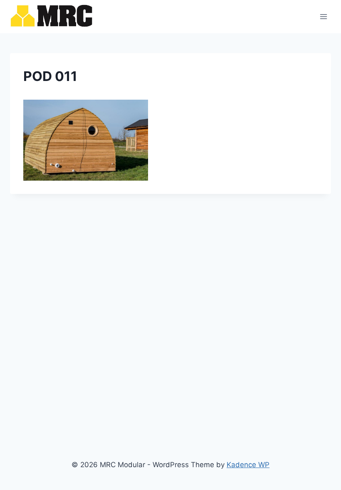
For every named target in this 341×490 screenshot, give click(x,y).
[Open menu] (323, 16)
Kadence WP (248, 465)
